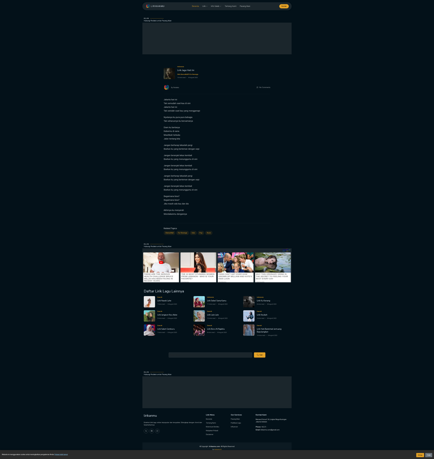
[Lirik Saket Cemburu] (149, 330)
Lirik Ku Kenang (263, 300)
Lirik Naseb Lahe (164, 300)
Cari (261, 355)
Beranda (195, 6)
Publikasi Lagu (236, 423)
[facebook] (151, 431)
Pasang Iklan (245, 6)
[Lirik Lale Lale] (199, 316)
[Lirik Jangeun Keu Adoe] (149, 316)
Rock (209, 233)
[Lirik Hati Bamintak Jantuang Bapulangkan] (249, 330)
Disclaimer (209, 434)
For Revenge (182, 233)
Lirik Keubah (262, 315)
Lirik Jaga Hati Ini (185, 70)
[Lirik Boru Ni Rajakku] (199, 330)
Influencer (234, 427)
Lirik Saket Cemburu (166, 329)
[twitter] (146, 431)
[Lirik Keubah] (249, 316)
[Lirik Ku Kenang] (249, 302)
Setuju (420, 455)
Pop (200, 233)
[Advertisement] (217, 38)
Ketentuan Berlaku (212, 427)
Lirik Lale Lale (213, 315)
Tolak (429, 455)
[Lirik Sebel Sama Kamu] (199, 302)
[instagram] (157, 431)
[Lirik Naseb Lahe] (149, 302)
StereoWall (169, 233)
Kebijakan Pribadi (212, 430)
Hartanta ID (218, 449)
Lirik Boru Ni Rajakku (216, 329)
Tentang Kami (230, 6)
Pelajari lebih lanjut (61, 454)
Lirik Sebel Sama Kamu (216, 300)
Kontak (284, 6)
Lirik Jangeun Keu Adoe (167, 315)
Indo (193, 233)
